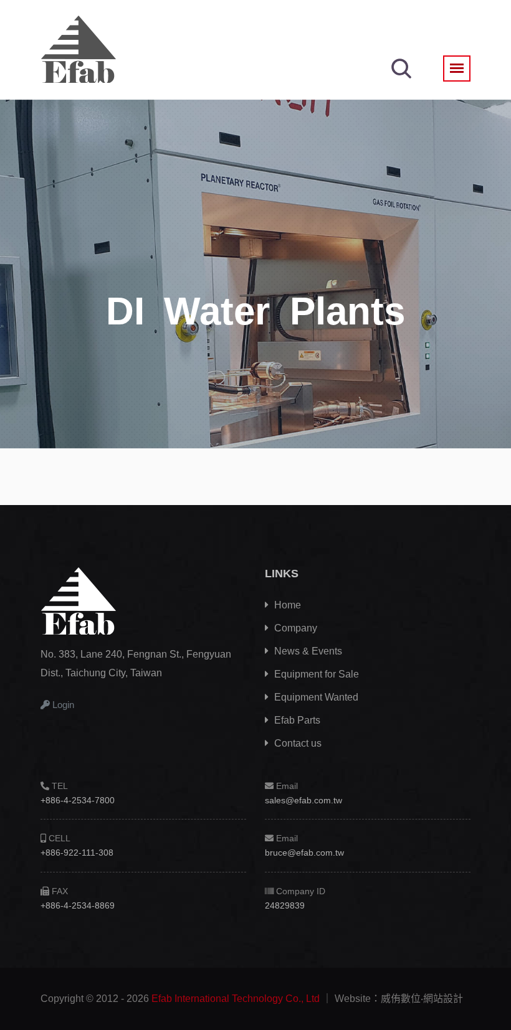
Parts (297, 720)
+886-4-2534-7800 (78, 800)
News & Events (307, 651)
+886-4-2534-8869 (78, 905)
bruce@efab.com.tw (304, 853)
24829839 (285, 905)
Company (294, 628)
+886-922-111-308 (77, 853)
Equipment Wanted (315, 697)
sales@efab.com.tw (303, 800)
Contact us (297, 743)
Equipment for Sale (315, 674)
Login (62, 704)
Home (286, 605)
